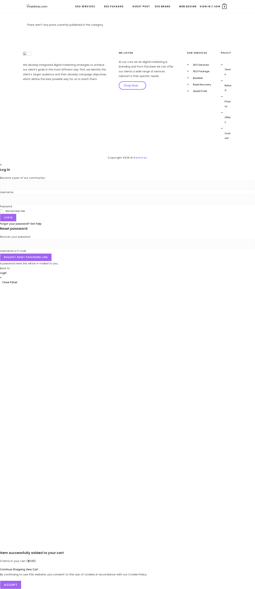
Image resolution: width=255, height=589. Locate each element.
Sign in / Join (210, 6)
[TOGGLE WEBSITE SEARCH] (229, 6)
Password (6, 206)
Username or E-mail (13, 251)
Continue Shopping (12, 569)
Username (6, 192)
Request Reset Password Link (26, 257)
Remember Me (15, 211)
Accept (10, 585)
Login (8, 217)
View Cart (32, 569)
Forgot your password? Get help (20, 224)
